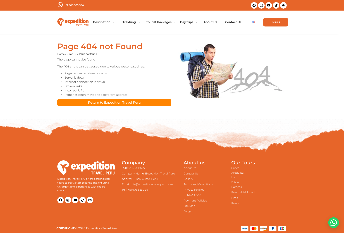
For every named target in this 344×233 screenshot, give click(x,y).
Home (61, 54)
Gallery (188, 179)
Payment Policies (195, 200)
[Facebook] (254, 5)
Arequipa (237, 172)
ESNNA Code (192, 195)
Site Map (189, 206)
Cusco (235, 168)
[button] (103, 22)
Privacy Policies (194, 189)
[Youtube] (269, 5)
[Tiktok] (276, 5)
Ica (233, 177)
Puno (234, 203)
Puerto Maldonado (243, 192)
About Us (190, 168)
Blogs (187, 211)
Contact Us (191, 173)
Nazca (235, 181)
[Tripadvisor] (283, 5)
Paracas (236, 187)
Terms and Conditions (198, 184)
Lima (234, 198)
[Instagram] (261, 5)
